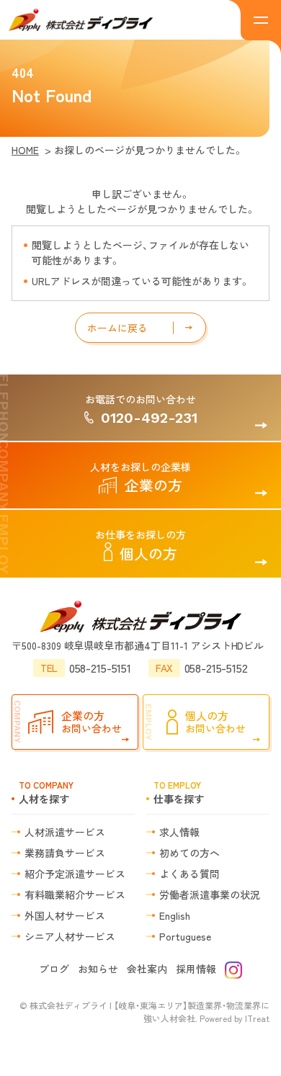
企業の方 (140, 477)
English (174, 915)
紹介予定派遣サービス (74, 873)
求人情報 (179, 832)
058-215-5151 (85, 667)
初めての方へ (189, 853)
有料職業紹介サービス (74, 894)
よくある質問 (189, 873)
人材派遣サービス (64, 832)
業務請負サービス (64, 853)
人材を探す (46, 792)
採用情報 (196, 968)
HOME (25, 150)
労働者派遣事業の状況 (209, 894)
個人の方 (140, 545)
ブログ (54, 968)
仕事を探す (178, 792)
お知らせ (98, 968)
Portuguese (185, 936)
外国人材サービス (64, 915)
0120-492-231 (141, 409)
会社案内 (147, 968)
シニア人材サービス (69, 936)
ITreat (257, 1018)
